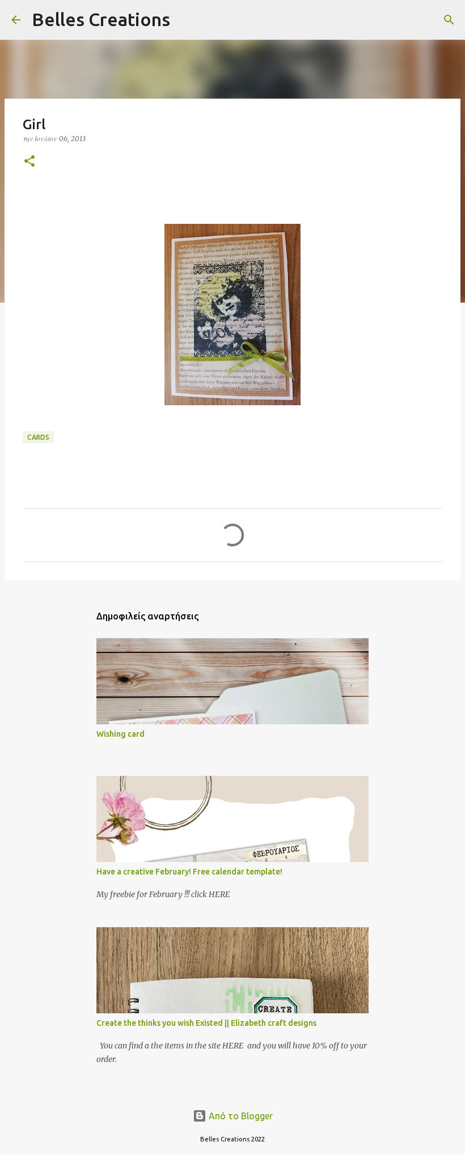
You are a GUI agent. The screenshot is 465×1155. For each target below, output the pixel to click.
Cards (38, 437)
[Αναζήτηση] (186, 19)
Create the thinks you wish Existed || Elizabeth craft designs (206, 1022)
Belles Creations (101, 19)
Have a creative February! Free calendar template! (189, 871)
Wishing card (120, 733)
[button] (29, 161)
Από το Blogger (239, 1116)
